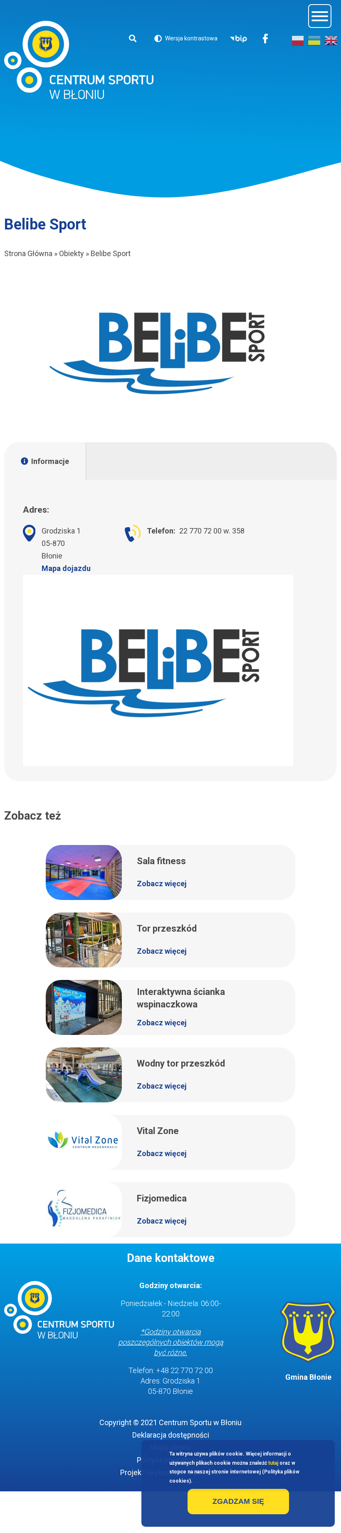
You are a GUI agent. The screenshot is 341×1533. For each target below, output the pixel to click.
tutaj (273, 1463)
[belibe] (170, 351)
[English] (330, 40)
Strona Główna (28, 253)
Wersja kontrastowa (185, 40)
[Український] (314, 40)
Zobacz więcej (162, 883)
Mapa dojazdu (66, 568)
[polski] (298, 40)
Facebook (265, 39)
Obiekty (71, 253)
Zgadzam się (238, 1501)
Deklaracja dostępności (170, 1435)
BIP (238, 39)
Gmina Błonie (308, 1377)
